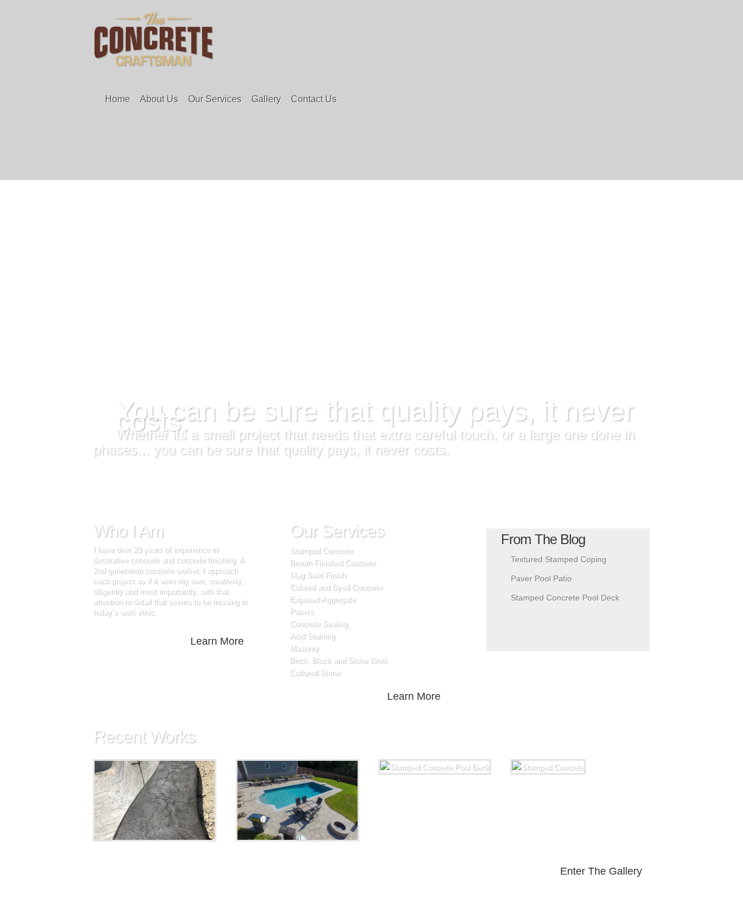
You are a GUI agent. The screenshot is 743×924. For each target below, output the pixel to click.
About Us (159, 99)
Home (117, 99)
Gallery (266, 99)
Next (405, 369)
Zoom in (128, 800)
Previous (324, 369)
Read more (185, 800)
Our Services (214, 99)
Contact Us (314, 99)
